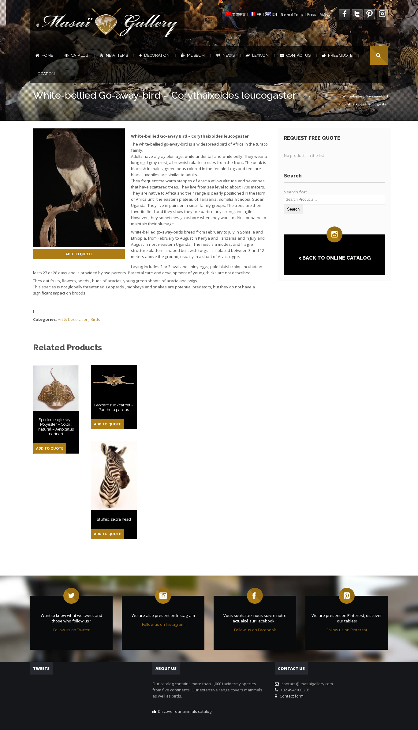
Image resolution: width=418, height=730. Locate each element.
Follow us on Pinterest (347, 630)
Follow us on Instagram (163, 624)
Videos (325, 14)
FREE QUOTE (340, 55)
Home (47, 55)
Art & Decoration (325, 96)
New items (117, 55)
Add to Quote (78, 254)
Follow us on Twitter (71, 630)
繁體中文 (239, 14)
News (228, 55)
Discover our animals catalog (184, 711)
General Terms (292, 14)
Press (311, 14)
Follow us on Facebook (255, 630)
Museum (196, 55)
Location (45, 73)
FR (259, 14)
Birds (95, 319)
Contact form (291, 696)
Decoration (157, 55)
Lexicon (260, 55)
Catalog (79, 55)
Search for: (295, 192)
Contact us (298, 55)
